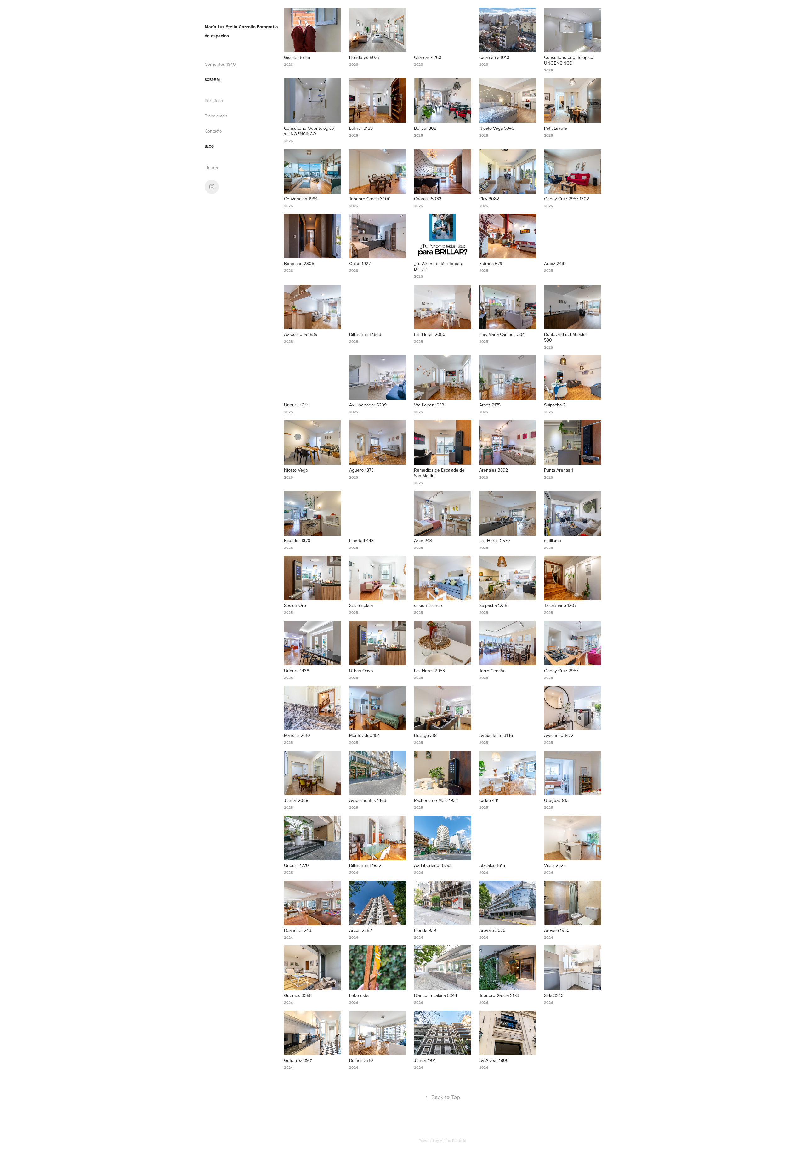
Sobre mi (212, 79)
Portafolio (214, 101)
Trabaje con (216, 116)
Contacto (213, 131)
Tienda (211, 167)
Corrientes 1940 (220, 64)
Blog (209, 146)
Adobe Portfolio (453, 1140)
